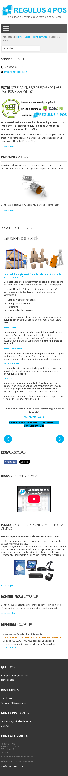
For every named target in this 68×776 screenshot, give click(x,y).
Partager (10, 461)
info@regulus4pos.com (16, 71)
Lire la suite (9, 647)
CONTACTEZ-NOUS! (34, 417)
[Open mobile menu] (5, 28)
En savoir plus (7, 146)
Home (19, 36)
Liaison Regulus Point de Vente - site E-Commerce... (33, 637)
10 (65, 632)
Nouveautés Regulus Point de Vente (23, 634)
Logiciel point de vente (36, 36)
